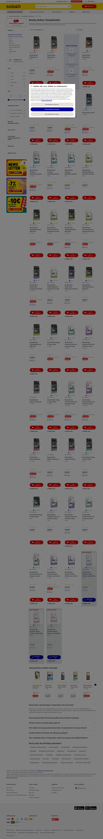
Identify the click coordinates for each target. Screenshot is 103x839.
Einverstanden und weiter (52, 109)
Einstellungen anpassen (52, 104)
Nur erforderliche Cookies (52, 114)
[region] (52, 100)
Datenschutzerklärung (47, 100)
